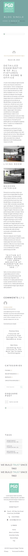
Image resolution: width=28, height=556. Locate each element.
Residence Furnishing (12, 452)
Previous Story (14, 331)
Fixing (7, 370)
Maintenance (11, 374)
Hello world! (13, 402)
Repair (14, 21)
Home (5, 21)
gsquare (8, 307)
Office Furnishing (12, 446)
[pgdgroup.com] (9, 7)
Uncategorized (12, 380)
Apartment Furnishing (12, 441)
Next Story (14, 345)
